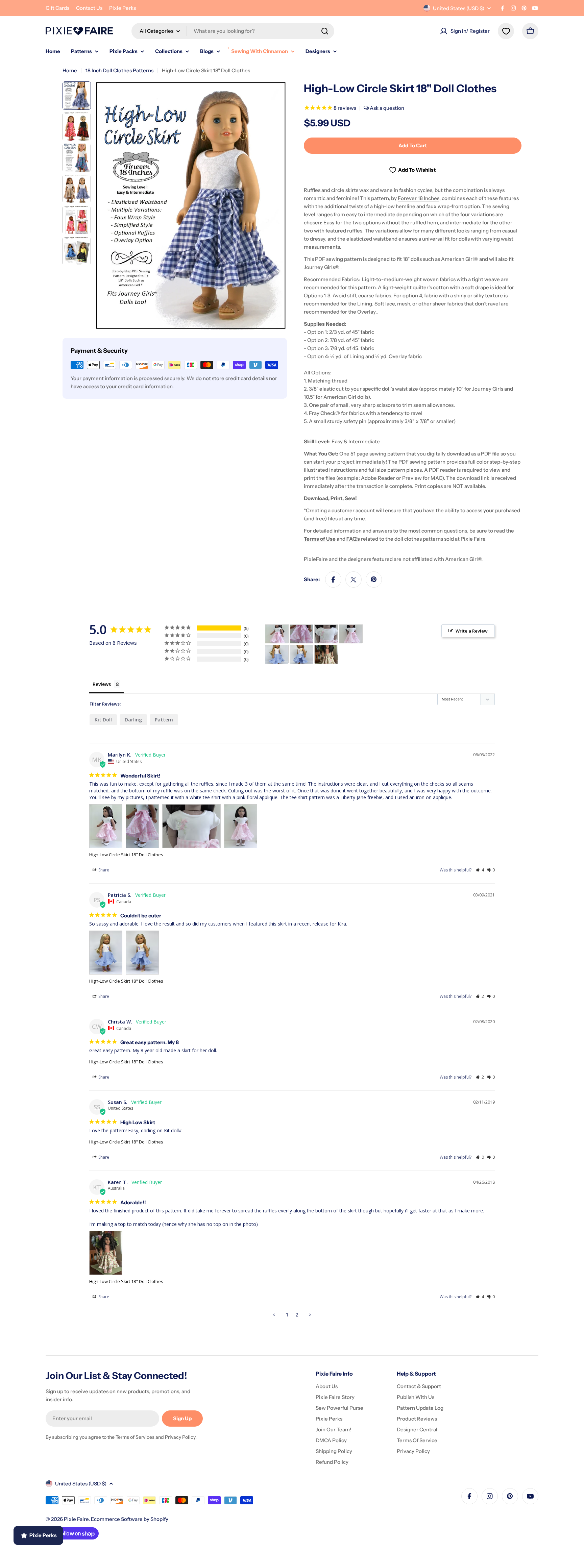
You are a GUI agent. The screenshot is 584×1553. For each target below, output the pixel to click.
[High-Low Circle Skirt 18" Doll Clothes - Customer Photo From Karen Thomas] (326, 654)
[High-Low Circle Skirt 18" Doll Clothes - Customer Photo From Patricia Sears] (276, 654)
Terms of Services (135, 1437)
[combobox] (232, 31)
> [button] (310, 1314)
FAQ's (353, 539)
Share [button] (103, 870)
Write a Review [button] (472, 631)
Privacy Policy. (181, 1437)
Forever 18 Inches (418, 198)
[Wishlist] (506, 31)
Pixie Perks (122, 8)
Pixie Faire (76, 1519)
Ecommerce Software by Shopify (129, 1519)
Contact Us (89, 8)
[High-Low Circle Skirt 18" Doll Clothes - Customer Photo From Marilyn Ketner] (276, 634)
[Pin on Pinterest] (374, 579)
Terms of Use (320, 539)
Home (70, 70)
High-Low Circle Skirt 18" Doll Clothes (126, 855)
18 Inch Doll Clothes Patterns (119, 70)
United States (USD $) (458, 8)
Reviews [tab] (102, 684)
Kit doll (103, 719)
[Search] (325, 31)
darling (133, 719)
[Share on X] (353, 579)
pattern (164, 719)
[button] (480, 870)
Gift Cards (57, 8)
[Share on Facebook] (333, 579)
